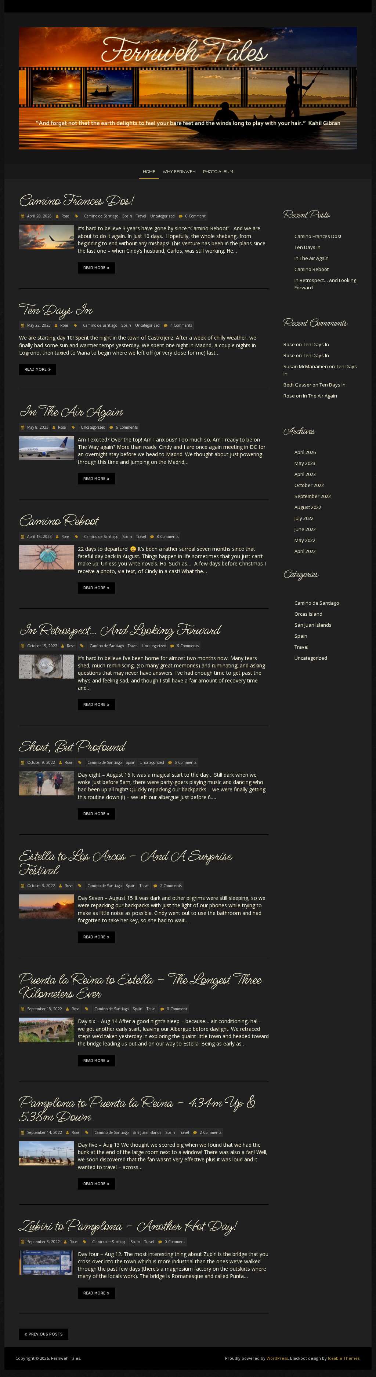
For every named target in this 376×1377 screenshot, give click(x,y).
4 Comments (181, 325)
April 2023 (305, 474)
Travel (141, 216)
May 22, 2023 (38, 325)
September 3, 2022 (43, 1241)
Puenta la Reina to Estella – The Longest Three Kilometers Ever (140, 987)
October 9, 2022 (40, 762)
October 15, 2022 (41, 645)
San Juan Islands (147, 1132)
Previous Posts (46, 1334)
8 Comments (167, 536)
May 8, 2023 (37, 427)
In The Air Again (70, 412)
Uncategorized (162, 216)
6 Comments (127, 427)
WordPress (277, 1358)
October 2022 (309, 485)
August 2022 (307, 507)
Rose (65, 216)
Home (149, 171)
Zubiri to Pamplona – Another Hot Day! (127, 1226)
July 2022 (304, 518)
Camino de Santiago (101, 216)
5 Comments (185, 762)
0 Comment (195, 216)
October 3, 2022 (40, 885)
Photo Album (218, 171)
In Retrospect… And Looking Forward (119, 630)
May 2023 (304, 463)
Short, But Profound (71, 747)
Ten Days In (55, 310)
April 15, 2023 (39, 536)
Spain (127, 216)
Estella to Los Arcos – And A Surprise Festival (125, 863)
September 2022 (312, 496)
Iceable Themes (343, 1358)
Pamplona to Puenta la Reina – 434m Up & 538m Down (137, 1110)
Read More (94, 267)
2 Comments (171, 885)
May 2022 (304, 540)
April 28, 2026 (39, 216)
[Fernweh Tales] (188, 30)
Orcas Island (308, 614)
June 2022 (305, 529)
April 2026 (305, 452)
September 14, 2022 (44, 1132)
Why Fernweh (179, 171)
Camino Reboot (58, 521)
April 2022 (305, 551)
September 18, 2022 (44, 1008)
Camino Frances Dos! (76, 201)
